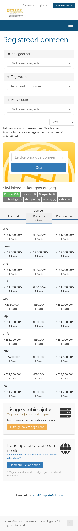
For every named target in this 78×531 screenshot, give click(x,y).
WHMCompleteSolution (47, 495)
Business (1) (29, 194)
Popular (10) (11, 194)
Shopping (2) (32, 199)
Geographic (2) (47, 194)
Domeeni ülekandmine (25, 465)
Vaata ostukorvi (64, 5)
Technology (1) (13, 199)
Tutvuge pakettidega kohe (27, 427)
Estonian (28, 5)
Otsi (38, 167)
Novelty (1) (49, 199)
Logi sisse (42, 5)
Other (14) (65, 199)
